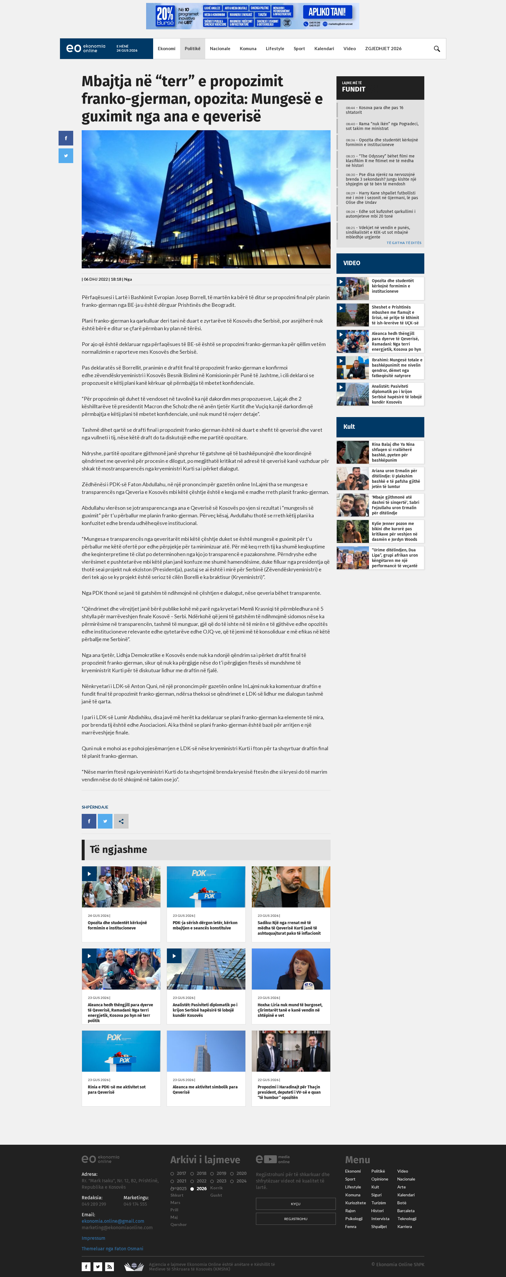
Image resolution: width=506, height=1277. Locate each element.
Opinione (379, 1179)
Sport (299, 48)
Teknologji (406, 1219)
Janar (175, 1188)
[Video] (121, 906)
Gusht (216, 1195)
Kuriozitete (355, 1203)
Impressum (93, 1238)
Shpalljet (379, 1227)
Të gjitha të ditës (404, 243)
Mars (175, 1202)
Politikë (193, 48)
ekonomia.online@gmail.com (113, 1221)
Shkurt (177, 1195)
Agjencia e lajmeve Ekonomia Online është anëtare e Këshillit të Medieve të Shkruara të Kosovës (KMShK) (212, 1266)
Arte (401, 1187)
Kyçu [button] (295, 1204)
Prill (174, 1210)
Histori (377, 1211)
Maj (174, 1217)
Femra (350, 1227)
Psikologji (354, 1219)
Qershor (178, 1224)
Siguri (376, 1195)
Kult (375, 1187)
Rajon (350, 1211)
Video (349, 48)
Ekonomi (166, 48)
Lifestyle (275, 48)
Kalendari (324, 48)
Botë (401, 1203)
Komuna (248, 48)
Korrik (216, 1188)
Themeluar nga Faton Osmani (112, 1248)
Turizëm (378, 1203)
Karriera (404, 1227)
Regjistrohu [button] (295, 1219)
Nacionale (220, 48)
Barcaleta (406, 1211)
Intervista (380, 1219)
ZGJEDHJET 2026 (383, 48)
